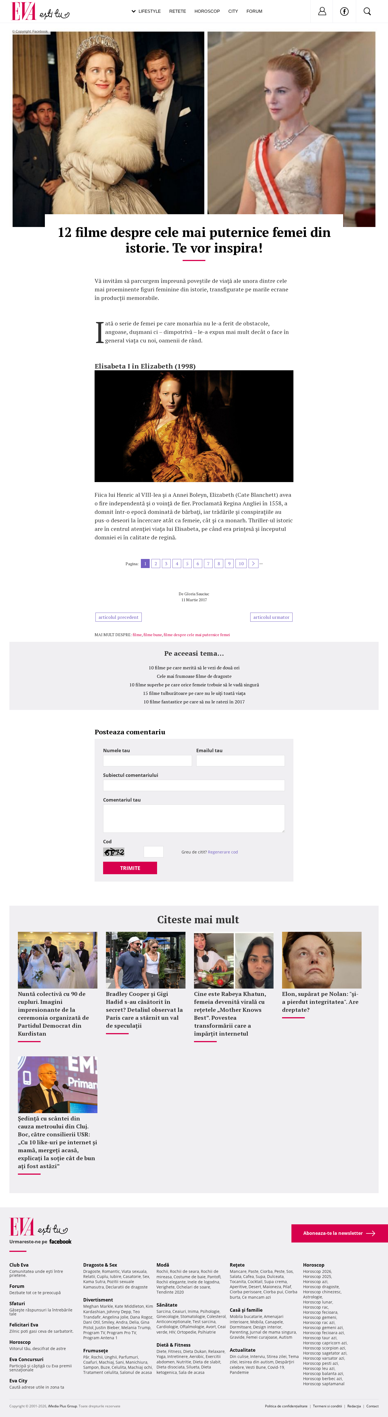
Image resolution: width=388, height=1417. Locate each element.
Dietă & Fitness (174, 1345)
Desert (255, 1286)
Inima (193, 1311)
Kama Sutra (94, 1281)
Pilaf (287, 1286)
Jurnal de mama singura (273, 1332)
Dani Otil (91, 1322)
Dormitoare (240, 1327)
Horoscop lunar (317, 1302)
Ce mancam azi (256, 1297)
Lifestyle (150, 11)
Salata (235, 1276)
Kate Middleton (129, 1306)
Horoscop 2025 (317, 1276)
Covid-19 (276, 1367)
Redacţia (354, 1406)
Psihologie (210, 1311)
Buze (105, 1367)
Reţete (237, 1265)
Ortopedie (186, 1332)
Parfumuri (128, 1357)
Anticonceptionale (174, 1321)
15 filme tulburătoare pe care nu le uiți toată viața (194, 693)
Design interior (267, 1327)
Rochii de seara (184, 1271)
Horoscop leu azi (319, 1368)
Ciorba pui (273, 1291)
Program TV (94, 1332)
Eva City (18, 1381)
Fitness (175, 1351)
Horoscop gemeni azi (323, 1327)
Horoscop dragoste (321, 1286)
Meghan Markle (98, 1306)
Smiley (108, 1322)
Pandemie (239, 1372)
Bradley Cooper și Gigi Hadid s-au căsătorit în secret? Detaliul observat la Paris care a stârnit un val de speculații (144, 1009)
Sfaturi (17, 1303)
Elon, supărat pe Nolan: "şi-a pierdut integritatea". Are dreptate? (320, 1002)
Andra (122, 1322)
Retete (177, 11)
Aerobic (196, 1356)
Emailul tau (209, 750)
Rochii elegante (171, 1281)
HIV (172, 1332)
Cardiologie (167, 1326)
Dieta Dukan (194, 1351)
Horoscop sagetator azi (325, 1353)
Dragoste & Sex (100, 1265)
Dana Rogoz (141, 1317)
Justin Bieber (107, 1327)
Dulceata (275, 1276)
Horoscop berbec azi (322, 1378)
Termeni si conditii (327, 1406)
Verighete (166, 1287)
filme (137, 634)
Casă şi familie (246, 1310)
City (233, 11)
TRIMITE (130, 868)
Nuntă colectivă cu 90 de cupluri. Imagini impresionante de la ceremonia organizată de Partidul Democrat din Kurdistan (53, 1013)
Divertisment (98, 1300)
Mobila (256, 1322)
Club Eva (19, 1265)
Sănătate (167, 1305)
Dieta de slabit (206, 1362)
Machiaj (106, 1362)
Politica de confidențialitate (286, 1406)
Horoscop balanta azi (323, 1373)
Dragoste (91, 1271)
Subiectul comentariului (130, 775)
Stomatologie (192, 1316)
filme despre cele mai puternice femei (197, 634)
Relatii (89, 1276)
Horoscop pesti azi (320, 1363)
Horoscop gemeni (319, 1317)
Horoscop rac (315, 1307)
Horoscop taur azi (320, 1337)
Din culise (239, 1356)
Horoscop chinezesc (322, 1291)
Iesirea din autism (256, 1362)
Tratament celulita (100, 1372)
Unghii (111, 1357)
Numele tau (116, 750)
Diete (161, 1351)
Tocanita (238, 1281)
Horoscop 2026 (317, 1271)
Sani (120, 1362)
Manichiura (136, 1362)
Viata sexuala (134, 1271)
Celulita (119, 1367)
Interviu (257, 1356)
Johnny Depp (119, 1311)
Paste (253, 1271)
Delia (134, 1322)
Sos (289, 1271)
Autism (285, 1337)
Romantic (111, 1271)
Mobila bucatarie (246, 1316)
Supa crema (275, 1281)
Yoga (161, 1356)
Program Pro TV (121, 1332)
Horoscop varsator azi (323, 1358)
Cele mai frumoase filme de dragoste (194, 676)
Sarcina (164, 1311)
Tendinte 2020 (170, 1292)
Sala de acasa (192, 1372)
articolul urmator (271, 617)
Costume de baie (190, 1276)
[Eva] (27, 6)
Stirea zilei (277, 1356)
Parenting (239, 1332)
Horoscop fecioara (320, 1312)
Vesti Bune (256, 1367)
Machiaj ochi (140, 1367)
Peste (279, 1271)
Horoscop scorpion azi (324, 1348)
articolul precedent (119, 617)
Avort (211, 1326)
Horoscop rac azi (319, 1322)
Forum (254, 11)
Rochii (97, 1357)
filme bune (152, 634)
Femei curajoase (261, 1337)
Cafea (248, 1276)
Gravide (237, 1337)
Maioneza (272, 1286)
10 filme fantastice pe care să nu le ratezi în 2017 (194, 702)
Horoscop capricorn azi (325, 1342)
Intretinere (177, 1356)
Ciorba (266, 1271)
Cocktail (255, 1281)
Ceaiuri (179, 1311)
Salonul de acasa (136, 1372)
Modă (163, 1265)
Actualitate (242, 1350)
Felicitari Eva (23, 1325)
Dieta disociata (171, 1367)
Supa (260, 1276)
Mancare (238, 1271)
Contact (372, 1406)
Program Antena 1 (100, 1337)
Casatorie (132, 1276)
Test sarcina (204, 1321)
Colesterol (216, 1316)
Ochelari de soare (193, 1287)
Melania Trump (136, 1327)
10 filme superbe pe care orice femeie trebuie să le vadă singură (194, 685)
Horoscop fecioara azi (323, 1332)
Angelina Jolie (115, 1317)
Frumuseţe (95, 1350)
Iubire (115, 1276)
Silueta (192, 1367)
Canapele (274, 1322)
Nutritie (183, 1362)
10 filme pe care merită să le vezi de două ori (194, 668)
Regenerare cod (223, 852)
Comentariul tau (122, 800)
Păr (86, 1357)
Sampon (91, 1367)
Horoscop (207, 11)
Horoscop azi (315, 1281)
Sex (146, 1276)
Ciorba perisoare (246, 1291)
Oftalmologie (192, 1326)
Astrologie (312, 1297)
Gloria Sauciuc (196, 593)
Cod (107, 841)
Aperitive (238, 1286)
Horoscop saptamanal (324, 1383)
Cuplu (102, 1276)
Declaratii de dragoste (127, 1287)
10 (241, 563)
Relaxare (216, 1351)
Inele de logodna (203, 1281)
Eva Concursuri (26, 1359)
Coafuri (90, 1362)
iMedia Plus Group (62, 1406)
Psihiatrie (207, 1332)
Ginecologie (168, 1316)
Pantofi (213, 1276)
